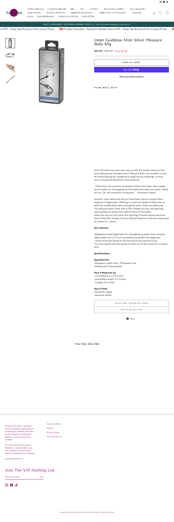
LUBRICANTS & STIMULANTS (112, 13)
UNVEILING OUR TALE (68, 16)
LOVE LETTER (88, 16)
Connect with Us (54, 424)
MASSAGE (136, 13)
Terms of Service (54, 436)
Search (50, 428)
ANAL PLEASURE (137, 9)
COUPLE (94, 9)
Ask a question (131, 310)
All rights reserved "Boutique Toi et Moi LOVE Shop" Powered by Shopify (87, 512)
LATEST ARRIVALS (35, 9)
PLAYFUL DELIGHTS (56, 13)
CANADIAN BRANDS (57, 9)
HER (72, 9)
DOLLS (30, 16)
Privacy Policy (53, 432)
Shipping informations (131, 303)
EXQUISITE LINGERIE (114, 9)
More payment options (131, 76)
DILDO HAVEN (34, 13)
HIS (82, 9)
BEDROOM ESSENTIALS (82, 13)
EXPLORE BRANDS (45, 16)
